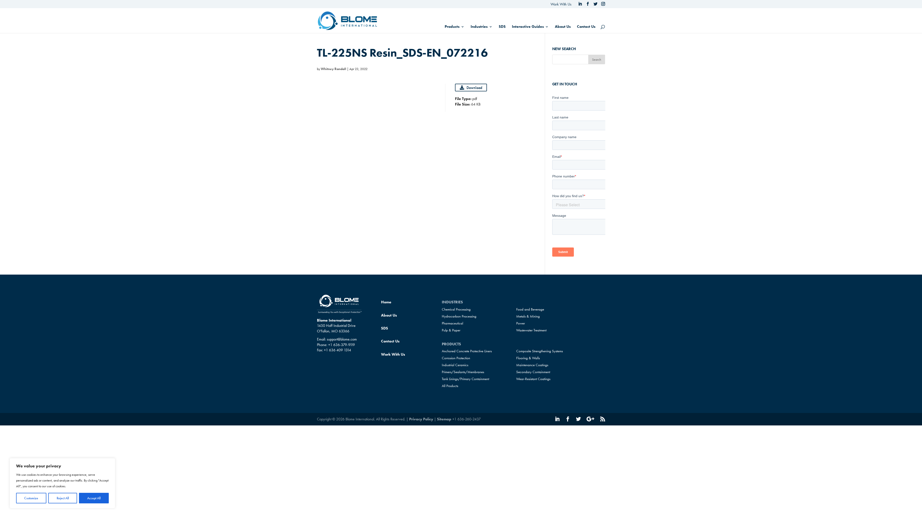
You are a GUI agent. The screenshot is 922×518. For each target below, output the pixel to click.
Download (474, 87)
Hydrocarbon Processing (459, 316)
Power (520, 323)
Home (386, 302)
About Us (563, 27)
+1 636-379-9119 (341, 344)
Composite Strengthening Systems (539, 351)
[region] (62, 483)
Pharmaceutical (452, 323)
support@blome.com (342, 339)
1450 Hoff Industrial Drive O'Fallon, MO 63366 (336, 328)
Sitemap (444, 419)
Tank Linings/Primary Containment (465, 379)
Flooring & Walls (528, 358)
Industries (479, 27)
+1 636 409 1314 (337, 350)
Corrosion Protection (456, 358)
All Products (450, 385)
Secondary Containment (533, 372)
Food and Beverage (530, 309)
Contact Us (586, 27)
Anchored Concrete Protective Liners (467, 351)
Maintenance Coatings (532, 365)
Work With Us (561, 4)
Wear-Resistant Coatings (533, 379)
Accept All (94, 498)
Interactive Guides (528, 27)
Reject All (63, 498)
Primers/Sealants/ (463, 372)
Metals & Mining (528, 316)
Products (452, 27)
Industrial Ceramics (455, 365)
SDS (502, 27)
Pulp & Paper (451, 330)
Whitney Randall (333, 69)
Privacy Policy (421, 419)
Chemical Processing (456, 309)
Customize (31, 498)
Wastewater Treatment (531, 330)
